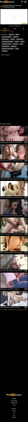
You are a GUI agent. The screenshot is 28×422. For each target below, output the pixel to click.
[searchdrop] (22, 2)
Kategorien (14, 400)
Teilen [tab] (14, 28)
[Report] (24, 28)
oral (21, 44)
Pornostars (14, 403)
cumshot (15, 36)
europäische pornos (7, 41)
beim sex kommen (6, 36)
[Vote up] (16, 26)
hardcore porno (6, 44)
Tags (14, 405)
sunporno (13, 46)
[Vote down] (19, 26)
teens (17, 48)
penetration (5, 46)
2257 (14, 415)
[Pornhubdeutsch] (7, 2)
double (13, 39)
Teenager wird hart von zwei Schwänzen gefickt (17, 309)
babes (17, 34)
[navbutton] (25, 2)
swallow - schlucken (7, 48)
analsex (11, 34)
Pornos (14, 398)
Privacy (14, 417)
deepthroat (5, 39)
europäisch (20, 39)
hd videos (15, 44)
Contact (14, 408)
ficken (16, 41)
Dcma (14, 410)
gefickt (22, 41)
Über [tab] (5, 28)
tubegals (4, 51)
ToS (14, 413)
